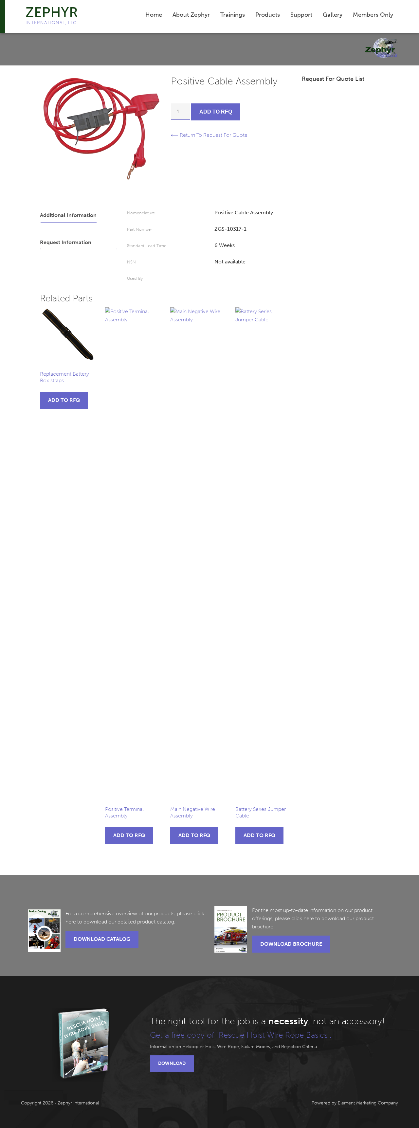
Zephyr (52, 12)
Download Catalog (102, 939)
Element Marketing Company (368, 1103)
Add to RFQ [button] (64, 400)
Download (172, 1063)
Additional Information (68, 215)
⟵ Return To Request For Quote (209, 135)
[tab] (79, 215)
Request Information (65, 242)
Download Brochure (291, 944)
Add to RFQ (215, 112)
